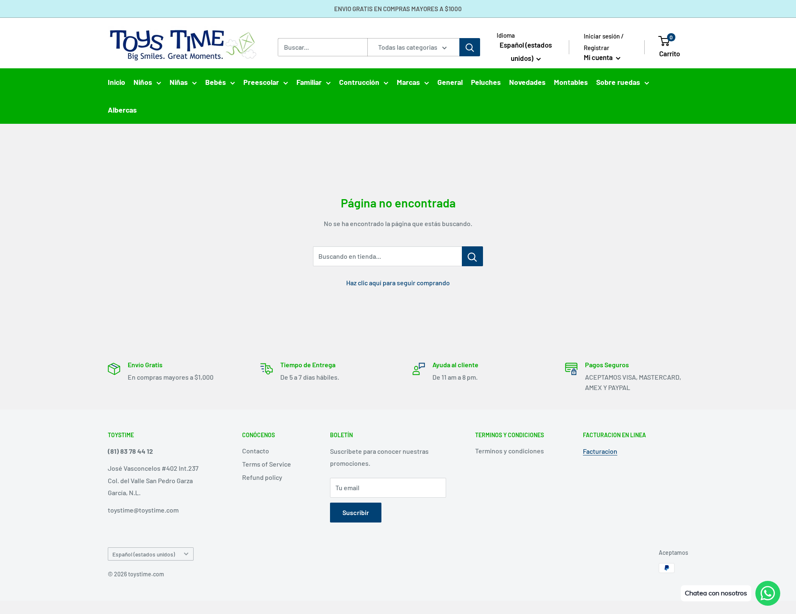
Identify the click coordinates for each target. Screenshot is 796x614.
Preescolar (261, 82)
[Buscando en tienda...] (472, 256)
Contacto (255, 451)
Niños (142, 82)
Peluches (486, 82)
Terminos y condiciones (509, 451)
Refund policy (262, 477)
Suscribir (355, 512)
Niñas (179, 82)
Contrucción (359, 82)
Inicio (116, 82)
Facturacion (600, 451)
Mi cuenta (599, 57)
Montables (571, 82)
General (450, 82)
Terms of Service (266, 464)
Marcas (408, 82)
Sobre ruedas (618, 82)
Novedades (527, 82)
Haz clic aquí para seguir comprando (398, 283)
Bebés (215, 82)
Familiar (309, 82)
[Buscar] (469, 47)
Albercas (122, 109)
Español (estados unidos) (143, 554)
